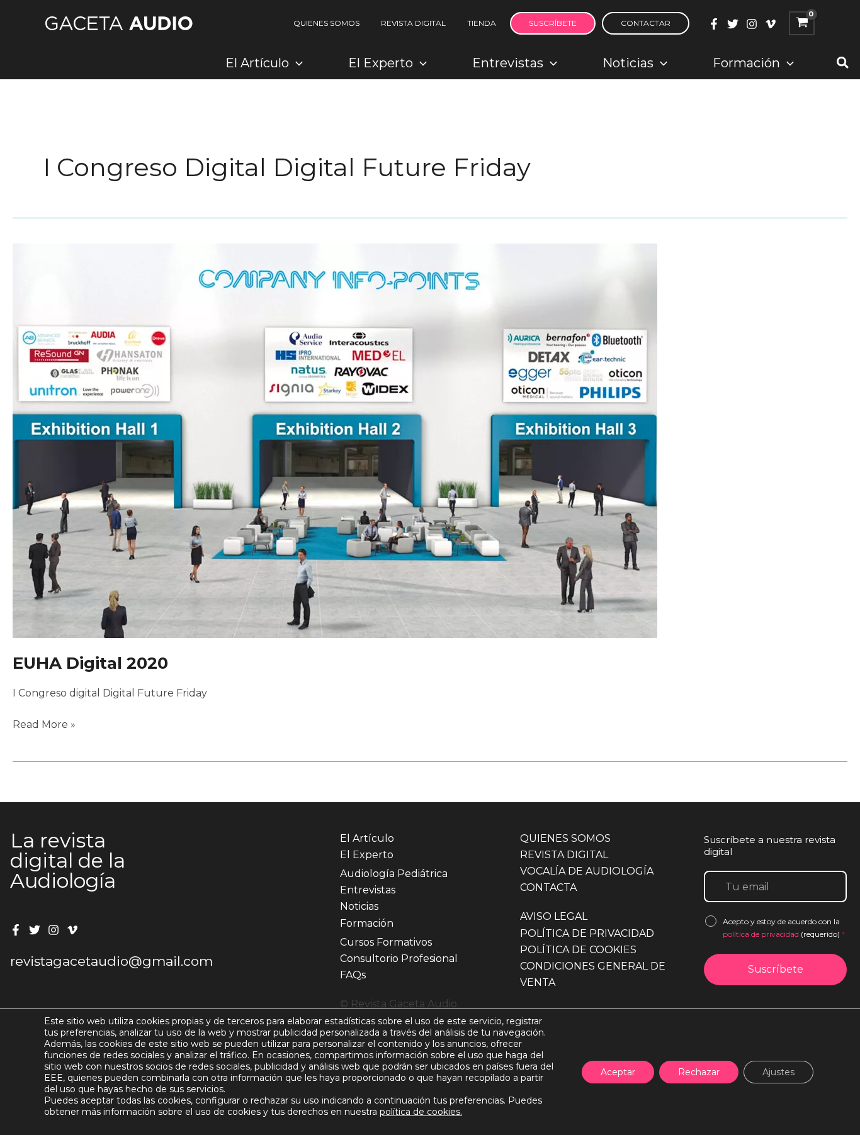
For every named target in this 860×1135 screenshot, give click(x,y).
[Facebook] (714, 24)
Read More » (44, 725)
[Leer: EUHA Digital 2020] (335, 440)
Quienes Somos (565, 838)
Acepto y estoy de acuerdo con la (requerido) (784, 928)
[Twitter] (732, 24)
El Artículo (367, 838)
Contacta (548, 887)
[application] (296, 62)
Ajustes (778, 1072)
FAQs (353, 975)
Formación (366, 923)
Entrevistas (367, 890)
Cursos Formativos (386, 942)
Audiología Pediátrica (394, 874)
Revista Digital (564, 855)
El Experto (366, 855)
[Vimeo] (770, 24)
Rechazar (699, 1072)
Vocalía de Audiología (586, 871)
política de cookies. (421, 1111)
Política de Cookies (578, 950)
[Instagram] (751, 24)
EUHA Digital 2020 (90, 663)
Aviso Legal (553, 916)
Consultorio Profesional (399, 958)
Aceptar (618, 1072)
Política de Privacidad (587, 933)
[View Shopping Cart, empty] (802, 23)
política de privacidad (762, 934)
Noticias (359, 906)
